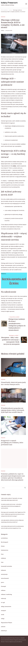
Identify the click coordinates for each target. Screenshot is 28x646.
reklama (3, 590)
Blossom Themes (5, 641)
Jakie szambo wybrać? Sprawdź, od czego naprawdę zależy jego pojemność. (11, 499)
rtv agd (3, 602)
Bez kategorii (4, 542)
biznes (3, 546)
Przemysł (3, 586)
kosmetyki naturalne (6, 566)
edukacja (3, 558)
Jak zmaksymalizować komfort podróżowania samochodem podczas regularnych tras (12, 527)
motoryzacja (4, 574)
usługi (3, 16)
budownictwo (4, 550)
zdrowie (3, 626)
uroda (2, 614)
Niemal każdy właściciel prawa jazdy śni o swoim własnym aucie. (13, 383)
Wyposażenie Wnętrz (6, 622)
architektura (4, 538)
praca (2, 582)
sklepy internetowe (6, 606)
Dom (2, 554)
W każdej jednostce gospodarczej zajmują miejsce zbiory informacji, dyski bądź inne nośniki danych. (12, 410)
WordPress (19, 641)
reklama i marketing (6, 594)
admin (2, 30)
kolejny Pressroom (9, 3)
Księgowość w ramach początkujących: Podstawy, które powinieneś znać (12, 443)
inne (2, 562)
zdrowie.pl (4, 630)
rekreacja (3, 598)
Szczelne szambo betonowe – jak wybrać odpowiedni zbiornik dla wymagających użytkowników (11, 506)
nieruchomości (5, 578)
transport (3, 610)
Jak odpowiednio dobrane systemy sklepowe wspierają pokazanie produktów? (12, 521)
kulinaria (3, 570)
